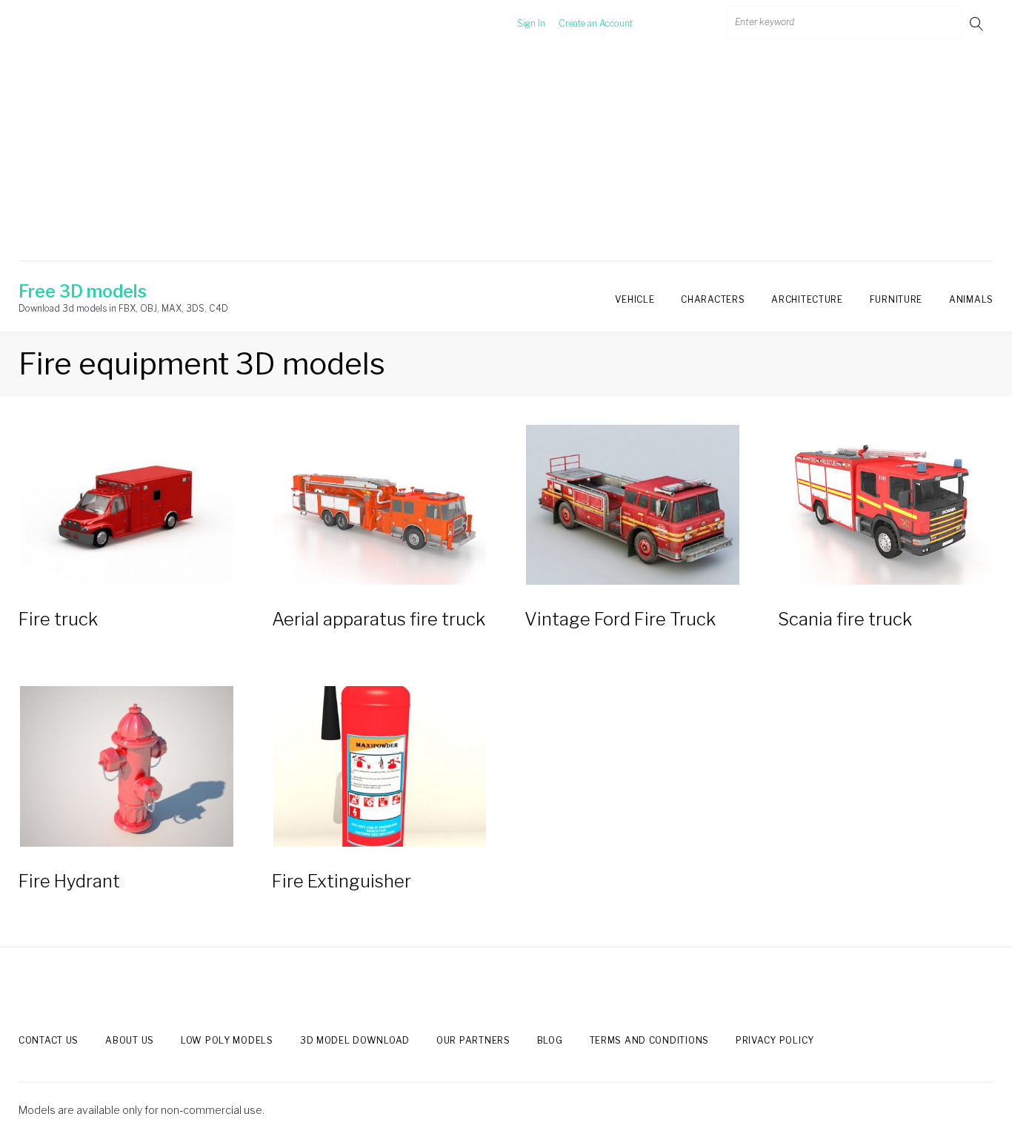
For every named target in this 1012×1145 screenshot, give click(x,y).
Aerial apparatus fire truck (378, 619)
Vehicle (634, 299)
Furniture (896, 299)
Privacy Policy (775, 1040)
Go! (977, 23)
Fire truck (58, 619)
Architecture (806, 299)
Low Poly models (227, 1040)
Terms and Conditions (649, 1040)
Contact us (49, 1040)
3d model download (355, 1040)
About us (129, 1040)
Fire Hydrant (69, 881)
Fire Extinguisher (341, 881)
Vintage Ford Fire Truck (620, 619)
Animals (971, 299)
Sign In (531, 23)
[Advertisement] (506, 157)
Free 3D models (83, 291)
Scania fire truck (845, 619)
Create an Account (596, 23)
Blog (550, 1040)
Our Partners (473, 1040)
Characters (713, 299)
